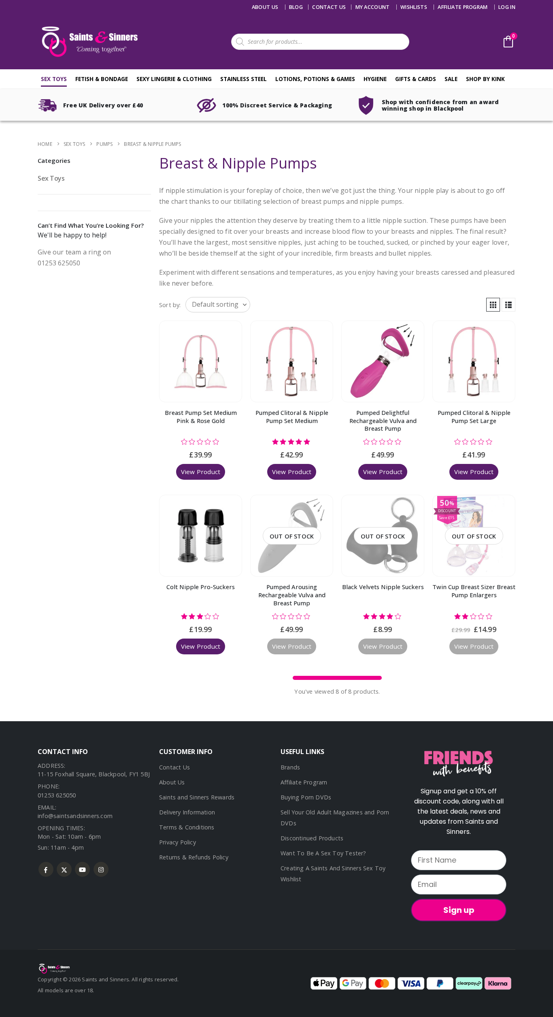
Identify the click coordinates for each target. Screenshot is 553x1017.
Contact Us (174, 767)
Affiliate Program (462, 7)
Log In (506, 7)
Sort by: (170, 305)
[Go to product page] (201, 361)
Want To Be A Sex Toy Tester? (323, 853)
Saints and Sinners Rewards (196, 797)
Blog (296, 7)
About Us (265, 7)
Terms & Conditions (187, 827)
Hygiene (375, 79)
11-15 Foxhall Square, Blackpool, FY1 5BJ (94, 774)
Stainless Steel (243, 79)
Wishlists (413, 7)
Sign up (458, 910)
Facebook (45, 869)
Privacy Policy (177, 842)
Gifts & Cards (415, 79)
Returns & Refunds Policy (193, 857)
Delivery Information (187, 812)
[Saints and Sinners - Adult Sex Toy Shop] (54, 968)
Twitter (64, 869)
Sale (451, 79)
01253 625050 (57, 795)
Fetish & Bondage (101, 79)
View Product (200, 472)
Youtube (82, 869)
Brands (290, 767)
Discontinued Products (312, 838)
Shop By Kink (485, 79)
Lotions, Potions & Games (315, 79)
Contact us (329, 7)
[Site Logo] (88, 41)
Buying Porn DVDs (306, 797)
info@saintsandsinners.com (75, 816)
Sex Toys (54, 79)
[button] (493, 305)
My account (372, 7)
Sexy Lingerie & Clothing (174, 79)
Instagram (101, 869)
